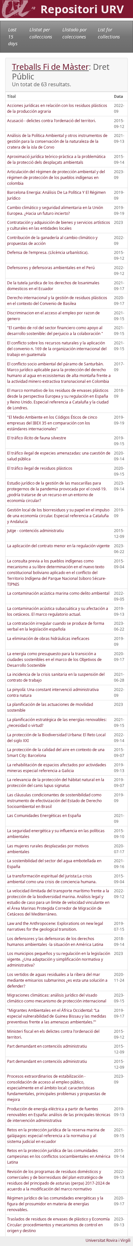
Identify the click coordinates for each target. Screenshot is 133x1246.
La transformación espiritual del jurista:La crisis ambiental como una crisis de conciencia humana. (52, 879)
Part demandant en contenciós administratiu (47, 1046)
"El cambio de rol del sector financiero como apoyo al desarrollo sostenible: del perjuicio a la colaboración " (55, 330)
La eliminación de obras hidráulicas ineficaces (48, 638)
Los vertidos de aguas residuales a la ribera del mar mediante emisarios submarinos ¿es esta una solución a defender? (57, 980)
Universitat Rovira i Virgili (108, 1240)
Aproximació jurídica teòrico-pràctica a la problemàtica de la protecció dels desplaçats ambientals (56, 159)
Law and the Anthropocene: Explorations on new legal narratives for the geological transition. (55, 926)
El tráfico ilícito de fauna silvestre (36, 438)
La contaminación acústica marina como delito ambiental (58, 593)
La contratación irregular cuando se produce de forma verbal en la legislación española (55, 626)
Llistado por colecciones (74, 33)
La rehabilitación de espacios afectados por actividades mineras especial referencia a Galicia (56, 767)
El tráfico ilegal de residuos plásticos (39, 468)
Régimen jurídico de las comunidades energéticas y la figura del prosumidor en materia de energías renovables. (55, 1203)
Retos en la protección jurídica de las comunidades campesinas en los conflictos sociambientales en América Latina (58, 1156)
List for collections (109, 33)
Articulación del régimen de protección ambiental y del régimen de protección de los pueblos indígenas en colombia (56, 177)
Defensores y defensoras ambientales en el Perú (51, 267)
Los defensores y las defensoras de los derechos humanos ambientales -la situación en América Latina (55, 941)
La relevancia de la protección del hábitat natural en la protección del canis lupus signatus (55, 782)
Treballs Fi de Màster (50, 66)
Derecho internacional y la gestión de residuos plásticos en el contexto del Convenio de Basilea (57, 300)
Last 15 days (12, 36)
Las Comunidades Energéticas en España (44, 815)
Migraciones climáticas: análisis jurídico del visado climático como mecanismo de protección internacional (56, 998)
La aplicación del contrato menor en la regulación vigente (58, 546)
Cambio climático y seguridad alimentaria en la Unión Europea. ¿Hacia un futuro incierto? (55, 210)
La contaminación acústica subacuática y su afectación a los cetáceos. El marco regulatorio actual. (57, 611)
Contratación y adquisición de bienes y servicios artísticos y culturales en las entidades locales (58, 225)
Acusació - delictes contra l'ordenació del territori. (51, 120)
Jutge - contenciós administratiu (35, 530)
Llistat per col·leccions (40, 33)
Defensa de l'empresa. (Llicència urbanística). (47, 252)
